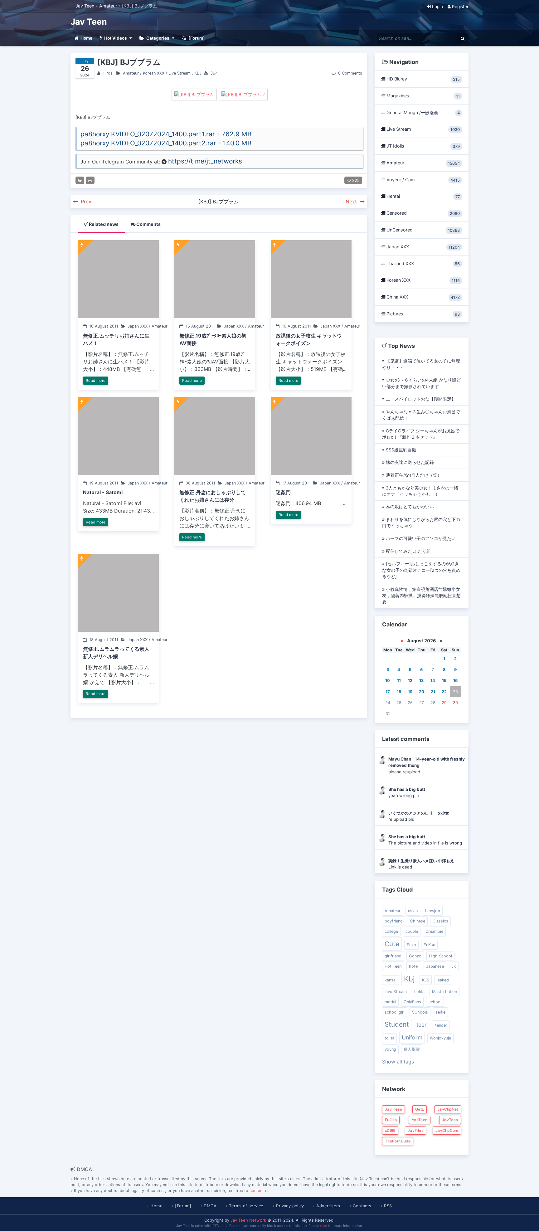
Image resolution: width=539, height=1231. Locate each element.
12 (410, 680)
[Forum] (183, 1205)
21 (433, 691)
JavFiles (415, 1130)
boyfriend (394, 921)
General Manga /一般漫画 (422, 112)
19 (410, 691)
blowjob (432, 910)
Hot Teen (393, 966)
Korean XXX (153, 73)
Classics (440, 921)
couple (411, 931)
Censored (422, 213)
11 (399, 680)
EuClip (391, 1119)
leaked (443, 980)
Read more (95, 380)
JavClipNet (447, 1109)
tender (441, 1025)
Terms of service (246, 1205)
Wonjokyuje (440, 1038)
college (391, 931)
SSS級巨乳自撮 (400, 449)
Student (397, 1024)
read (323, 1226)
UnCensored (422, 230)
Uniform (412, 1037)
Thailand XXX (422, 263)
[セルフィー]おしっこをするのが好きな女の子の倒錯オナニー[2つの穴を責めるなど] (421, 570)
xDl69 (390, 1130)
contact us (260, 1190)
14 (432, 680)
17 (388, 691)
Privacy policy (290, 1205)
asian (413, 910)
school (435, 1002)
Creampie (434, 931)
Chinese (417, 921)
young (390, 1049)
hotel (414, 966)
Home (156, 1205)
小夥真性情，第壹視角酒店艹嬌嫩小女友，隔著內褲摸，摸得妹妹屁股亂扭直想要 (421, 596)
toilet (389, 1038)
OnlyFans (412, 1002)
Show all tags (398, 1061)
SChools (420, 1012)
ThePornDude (397, 1141)
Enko (411, 944)
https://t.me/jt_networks (205, 161)
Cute (392, 944)
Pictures (422, 314)
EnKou (429, 944)
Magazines (422, 96)
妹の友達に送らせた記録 (409, 462)
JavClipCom (446, 1130)
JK (453, 966)
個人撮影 (412, 1049)
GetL (419, 1109)
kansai (390, 980)
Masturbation (444, 991)
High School (440, 956)
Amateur (108, 5)
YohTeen (420, 1119)
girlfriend (393, 956)
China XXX (422, 297)
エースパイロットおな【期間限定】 (420, 399)
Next (352, 201)
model (390, 1002)
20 (421, 691)
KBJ (198, 73)
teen (422, 1024)
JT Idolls (422, 146)
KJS (425, 980)
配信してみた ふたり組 (408, 551)
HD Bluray (422, 79)
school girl (395, 1012)
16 (455, 680)
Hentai (422, 196)
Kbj (409, 979)
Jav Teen (84, 5)
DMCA (210, 1205)
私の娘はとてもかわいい (409, 506)
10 (387, 680)
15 (444, 680)
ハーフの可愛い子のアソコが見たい (420, 538)
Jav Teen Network (248, 1220)
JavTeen (450, 1119)
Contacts (362, 1205)
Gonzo (415, 956)
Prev (85, 201)
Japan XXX (422, 247)
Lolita (419, 991)
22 (444, 691)
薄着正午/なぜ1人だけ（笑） (413, 475)
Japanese (435, 966)
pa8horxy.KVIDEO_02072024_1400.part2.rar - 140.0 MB (166, 143)
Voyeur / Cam (422, 179)
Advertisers (328, 1205)
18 (399, 691)
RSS (388, 1205)
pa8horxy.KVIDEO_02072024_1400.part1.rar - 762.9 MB (166, 134)
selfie (440, 1012)
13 (421, 680)
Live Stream (179, 73)
